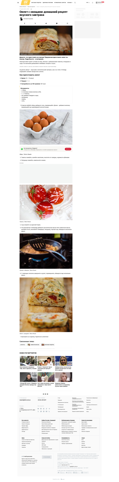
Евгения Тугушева (28, 18)
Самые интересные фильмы (28, 439)
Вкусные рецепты (36, 2)
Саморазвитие (45, 446)
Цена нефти (84, 422)
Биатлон (83, 445)
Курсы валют (84, 424)
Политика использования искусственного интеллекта (78, 401)
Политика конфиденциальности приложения (76, 405)
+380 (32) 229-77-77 (65, 465)
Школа (43, 443)
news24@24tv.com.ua (25, 400)
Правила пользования (62, 411)
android (61, 472)
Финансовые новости (86, 425)
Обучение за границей (47, 448)
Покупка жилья (65, 441)
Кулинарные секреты (60, 2)
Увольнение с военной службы (69, 422)
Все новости (25, 420)
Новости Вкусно (23, 6)
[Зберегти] (67, 23)
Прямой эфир (25, 425)
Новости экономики (87, 420)
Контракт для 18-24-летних (68, 427)
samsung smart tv (84, 472)
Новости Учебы (46, 438)
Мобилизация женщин (67, 425)
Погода (23, 431)
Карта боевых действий (47, 424)
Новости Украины (26, 424)
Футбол (83, 441)
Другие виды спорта (86, 447)
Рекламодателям (61, 409)
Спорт (83, 438)
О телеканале (61, 404)
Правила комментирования (78, 411)
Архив (87, 407)
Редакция (60, 400)
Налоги (83, 429)
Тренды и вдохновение (67, 443)
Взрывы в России (46, 431)
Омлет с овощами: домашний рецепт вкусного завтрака (48, 6)
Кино (23, 438)
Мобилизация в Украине (68, 420)
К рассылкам (47, 457)
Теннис (83, 443)
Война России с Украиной (48, 420)
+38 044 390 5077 (42, 400)
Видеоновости (25, 427)
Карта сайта (89, 409)
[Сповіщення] (93, 3)
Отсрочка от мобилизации (68, 429)
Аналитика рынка (66, 439)
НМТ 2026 (44, 445)
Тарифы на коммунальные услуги (89, 427)
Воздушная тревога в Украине (48, 427)
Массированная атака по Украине (49, 429)
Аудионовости (25, 429)
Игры (87, 411)
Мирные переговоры (46, 425)
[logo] (25, 2)
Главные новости (26, 422)
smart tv (76, 472)
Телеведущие (60, 407)
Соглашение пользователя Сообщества (77, 409)
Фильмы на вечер (26, 443)
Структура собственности (91, 404)
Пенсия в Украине (86, 431)
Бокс (83, 439)
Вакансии (88, 402)
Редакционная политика (63, 402)
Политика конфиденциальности (76, 398)
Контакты (88, 400)
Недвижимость (66, 438)
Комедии (24, 445)
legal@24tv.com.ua (73, 466)
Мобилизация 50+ (66, 424)
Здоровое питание (48, 2)
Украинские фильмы (26, 441)
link (38, 409)
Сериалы (24, 447)
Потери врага (45, 433)
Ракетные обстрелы (46, 422)
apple (69, 472)
